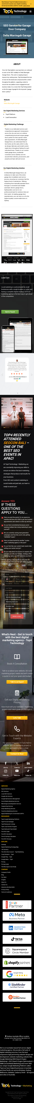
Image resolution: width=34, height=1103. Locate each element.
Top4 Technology (18, 1092)
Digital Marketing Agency (8, 789)
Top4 (1, 1068)
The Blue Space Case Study (8, 867)
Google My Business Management (10, 799)
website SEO (27, 1057)
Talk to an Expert (17, 682)
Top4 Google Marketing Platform (10, 819)
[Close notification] (30, 3)
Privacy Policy (5, 889)
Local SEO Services (6, 794)
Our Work (3, 877)
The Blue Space (22, 371)
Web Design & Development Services (11, 804)
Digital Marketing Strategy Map (9, 847)
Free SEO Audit (5, 831)
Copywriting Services (7, 806)
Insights (3, 879)
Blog (2, 875)
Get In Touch (10, 312)
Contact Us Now (17, 754)
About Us (3, 882)
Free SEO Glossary (6, 839)
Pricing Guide (5, 864)
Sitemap (3, 844)
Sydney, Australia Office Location (17, 1036)
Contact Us (4, 884)
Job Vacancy (4, 849)
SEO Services (5, 791)
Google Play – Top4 (6, 857)
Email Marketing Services (8, 808)
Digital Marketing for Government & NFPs (12, 813)
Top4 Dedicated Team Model (9, 829)
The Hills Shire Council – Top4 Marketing (12, 852)
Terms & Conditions (6, 892)
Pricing (3, 862)
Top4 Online (26, 1092)
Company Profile (5, 872)
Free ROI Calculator (6, 834)
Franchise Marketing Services (9, 811)
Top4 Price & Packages (7, 821)
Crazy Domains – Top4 (7, 854)
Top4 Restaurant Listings (8, 824)
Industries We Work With (8, 887)
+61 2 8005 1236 (17, 1040)
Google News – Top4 (7, 859)
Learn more (26, 5)
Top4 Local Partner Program (9, 826)
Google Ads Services (6, 796)
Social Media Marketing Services (10, 801)
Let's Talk (17, 718)
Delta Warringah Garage (12, 103)
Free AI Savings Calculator (8, 836)
